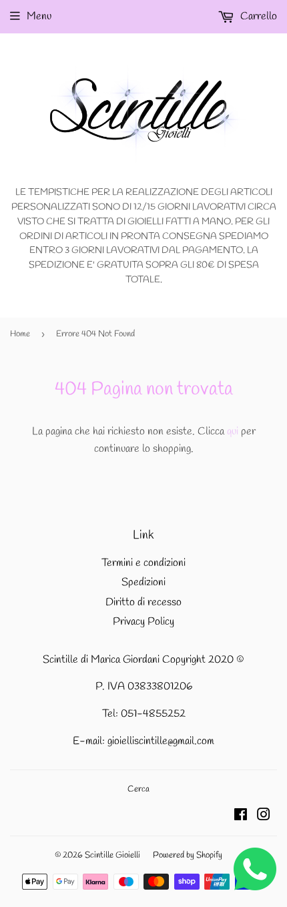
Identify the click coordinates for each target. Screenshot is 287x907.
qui (232, 431)
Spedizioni (143, 582)
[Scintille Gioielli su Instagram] (263, 817)
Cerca (138, 789)
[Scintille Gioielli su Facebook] (241, 817)
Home (20, 334)
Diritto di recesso (143, 602)
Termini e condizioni (143, 563)
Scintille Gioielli (112, 855)
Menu (39, 16)
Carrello (257, 16)
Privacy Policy (143, 622)
